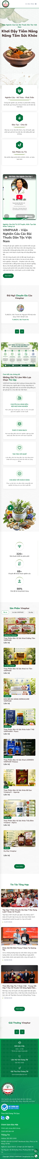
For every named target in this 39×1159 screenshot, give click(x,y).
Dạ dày (31, 612)
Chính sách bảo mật (7, 1131)
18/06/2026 (8, 998)
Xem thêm (8, 276)
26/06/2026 (8, 960)
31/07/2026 (8, 922)
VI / (26, 4)
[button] (17, 331)
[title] (10, 507)
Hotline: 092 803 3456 (9, 1138)
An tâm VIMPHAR (17, 612)
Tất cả (5, 612)
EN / (29, 4)
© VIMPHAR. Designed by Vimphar (24, 1157)
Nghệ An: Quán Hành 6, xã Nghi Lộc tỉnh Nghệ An (17, 1147)
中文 (32, 4)
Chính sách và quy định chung (10, 1128)
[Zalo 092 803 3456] (36, 1151)
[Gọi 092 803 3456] (36, 1156)
